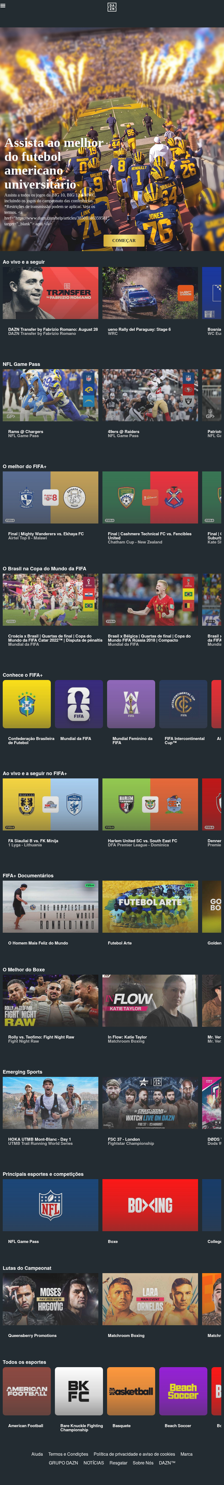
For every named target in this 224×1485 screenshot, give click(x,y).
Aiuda (37, 1454)
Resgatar (118, 1463)
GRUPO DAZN (63, 1463)
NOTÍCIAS (94, 1463)
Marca (187, 1454)
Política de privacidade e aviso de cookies (134, 1454)
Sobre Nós (143, 1463)
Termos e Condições (68, 1454)
